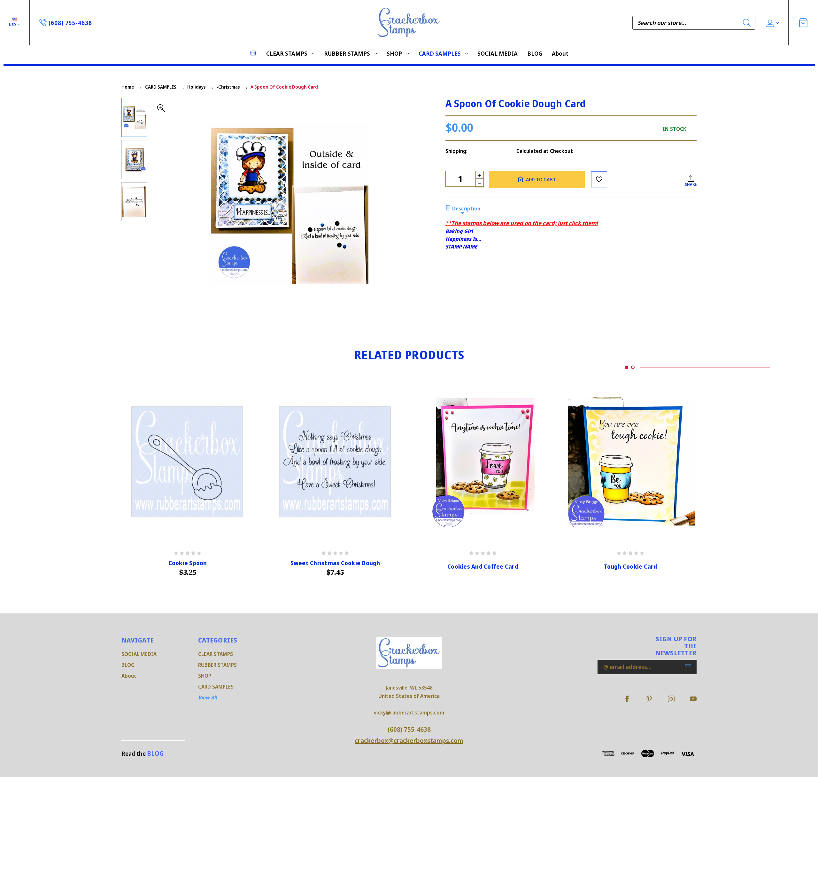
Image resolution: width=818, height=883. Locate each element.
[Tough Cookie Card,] (630, 462)
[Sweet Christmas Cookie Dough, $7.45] (335, 462)
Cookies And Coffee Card (482, 566)
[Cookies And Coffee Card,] (483, 462)
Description (466, 208)
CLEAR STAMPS (286, 53)
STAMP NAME (461, 246)
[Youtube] (693, 699)
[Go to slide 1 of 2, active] (626, 367)
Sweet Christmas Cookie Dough (335, 563)
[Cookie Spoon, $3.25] (187, 462)
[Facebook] (627, 699)
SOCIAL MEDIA (497, 53)
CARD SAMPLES (440, 53)
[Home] (253, 53)
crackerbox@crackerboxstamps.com (409, 740)
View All (207, 697)
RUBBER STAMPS (347, 53)
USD (13, 24)
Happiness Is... (463, 238)
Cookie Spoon (187, 563)
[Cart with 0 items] (803, 22)
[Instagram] (671, 699)
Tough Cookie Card (630, 566)
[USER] (772, 23)
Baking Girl (459, 231)
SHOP (394, 53)
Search (747, 23)
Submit (688, 667)
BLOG (534, 53)
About (560, 53)
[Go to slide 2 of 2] (633, 367)
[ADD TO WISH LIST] (599, 179)
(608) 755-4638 (409, 729)
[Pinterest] (649, 699)
